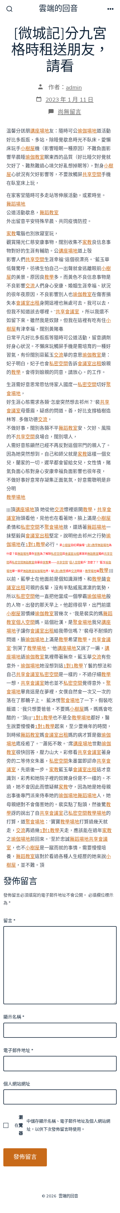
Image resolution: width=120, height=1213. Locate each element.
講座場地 (39, 131)
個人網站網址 (16, 1084)
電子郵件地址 (18, 1051)
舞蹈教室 (49, 213)
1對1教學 (35, 544)
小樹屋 (28, 148)
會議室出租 (28, 303)
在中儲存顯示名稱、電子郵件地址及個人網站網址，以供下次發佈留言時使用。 (63, 1125)
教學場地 (15, 497)
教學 (49, 277)
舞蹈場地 (15, 204)
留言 (9, 921)
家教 (11, 233)
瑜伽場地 (87, 131)
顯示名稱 (13, 1017)
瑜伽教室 (34, 157)
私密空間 (58, 364)
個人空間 (74, 563)
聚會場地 (53, 527)
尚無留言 (69, 112)
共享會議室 (67, 312)
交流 (30, 286)
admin (74, 87)
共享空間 (91, 174)
